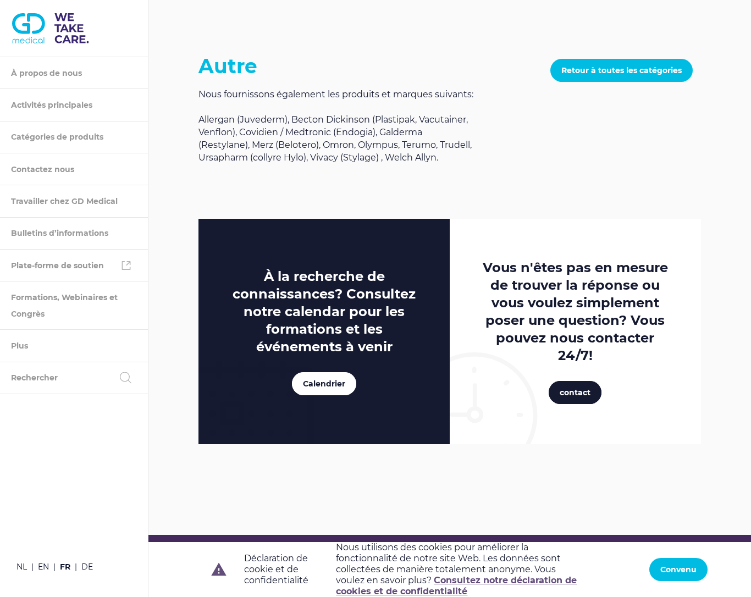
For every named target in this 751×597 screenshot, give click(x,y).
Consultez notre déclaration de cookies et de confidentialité (456, 585)
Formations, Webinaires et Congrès (64, 305)
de (87, 567)
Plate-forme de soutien (57, 265)
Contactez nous (42, 169)
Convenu (678, 569)
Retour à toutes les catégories (621, 70)
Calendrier (324, 384)
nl (21, 567)
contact (575, 392)
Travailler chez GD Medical (64, 201)
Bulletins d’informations (59, 233)
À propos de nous (46, 73)
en (43, 567)
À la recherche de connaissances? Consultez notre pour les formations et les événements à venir (324, 311)
